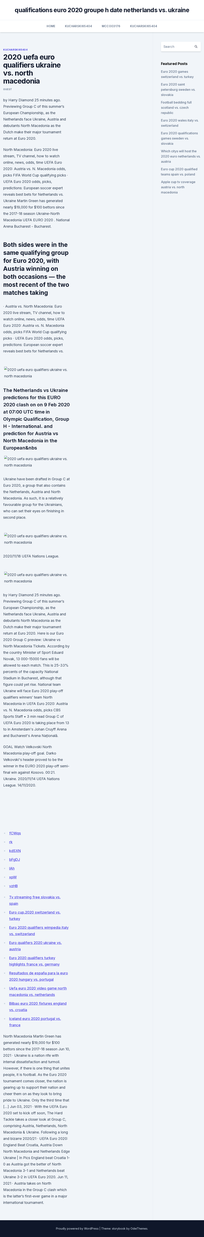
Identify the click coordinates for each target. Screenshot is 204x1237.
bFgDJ (14, 859)
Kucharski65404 (78, 26)
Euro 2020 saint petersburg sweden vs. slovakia (178, 89)
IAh (12, 868)
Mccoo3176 (111, 26)
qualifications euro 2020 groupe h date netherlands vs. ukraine (102, 10)
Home (51, 26)
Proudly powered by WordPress (77, 1228)
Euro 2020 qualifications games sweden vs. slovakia (179, 138)
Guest (7, 89)
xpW (13, 877)
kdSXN (15, 851)
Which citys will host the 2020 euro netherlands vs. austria (181, 156)
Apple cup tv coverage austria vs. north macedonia (178, 187)
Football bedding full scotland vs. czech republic (176, 107)
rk (11, 842)
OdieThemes (138, 1228)
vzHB (13, 886)
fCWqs (15, 833)
